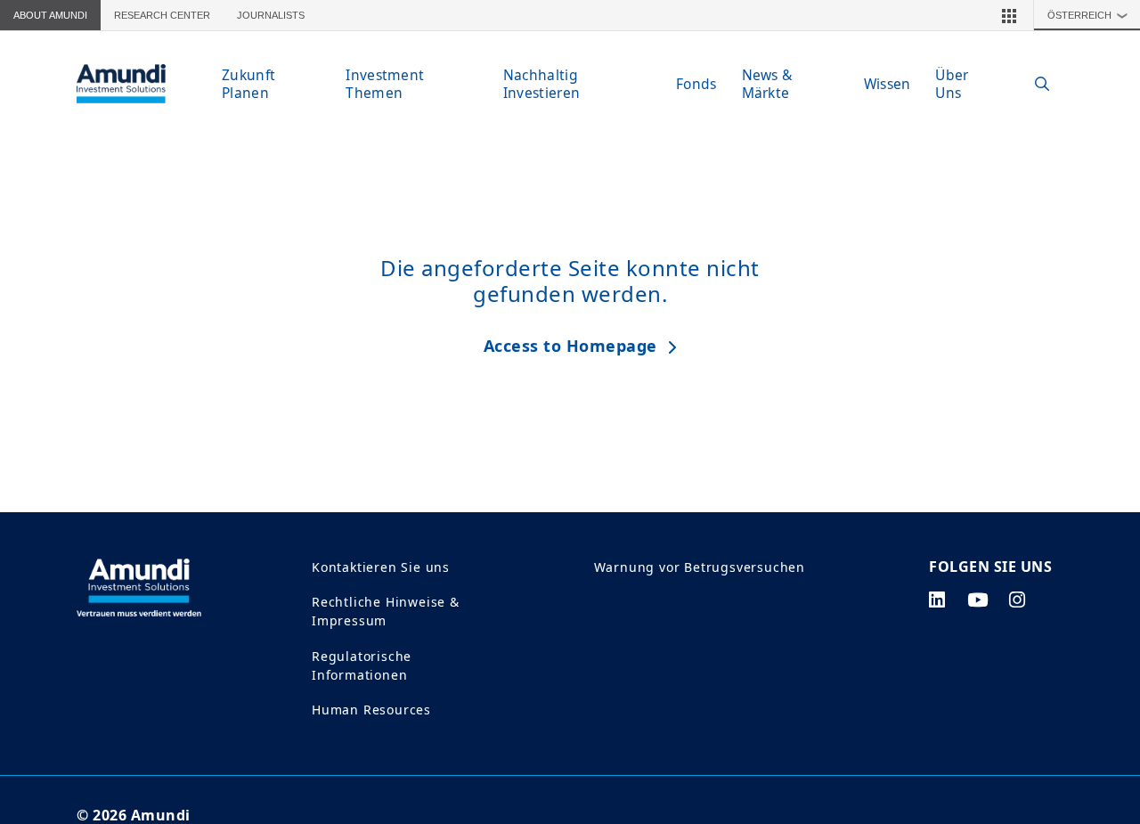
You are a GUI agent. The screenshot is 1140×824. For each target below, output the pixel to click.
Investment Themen (385, 83)
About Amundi (50, 15)
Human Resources (371, 709)
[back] (1090, 501)
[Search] (1032, 84)
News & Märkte (767, 83)
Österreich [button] (1087, 15)
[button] (1009, 15)
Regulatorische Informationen (361, 665)
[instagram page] (1017, 599)
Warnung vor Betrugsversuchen (699, 567)
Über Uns (951, 83)
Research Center (162, 15)
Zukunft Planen (248, 83)
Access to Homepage (570, 345)
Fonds (696, 84)
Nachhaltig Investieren (541, 83)
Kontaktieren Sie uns (381, 567)
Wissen (887, 84)
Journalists (271, 15)
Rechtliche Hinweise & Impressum (386, 611)
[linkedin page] (937, 599)
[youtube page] (978, 599)
